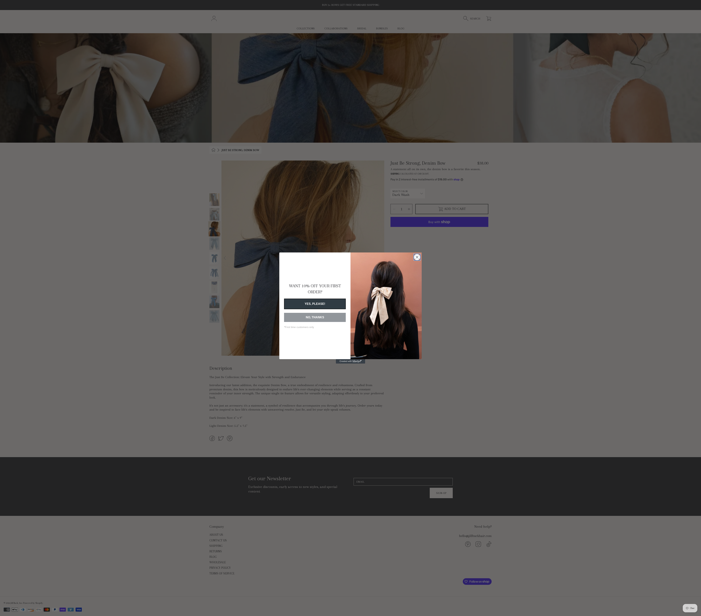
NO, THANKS (315, 317)
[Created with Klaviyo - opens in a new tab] (350, 361)
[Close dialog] (417, 257)
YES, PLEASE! (315, 303)
